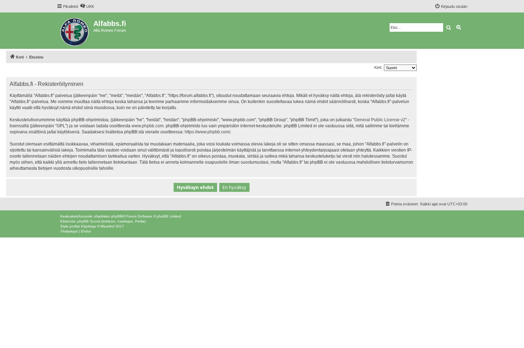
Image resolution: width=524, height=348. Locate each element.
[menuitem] (87, 6)
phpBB (117, 216)
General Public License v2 (379, 119)
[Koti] (75, 30)
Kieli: (378, 67)
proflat (75, 226)
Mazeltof (107, 226)
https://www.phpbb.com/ (207, 131)
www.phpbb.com (148, 125)
